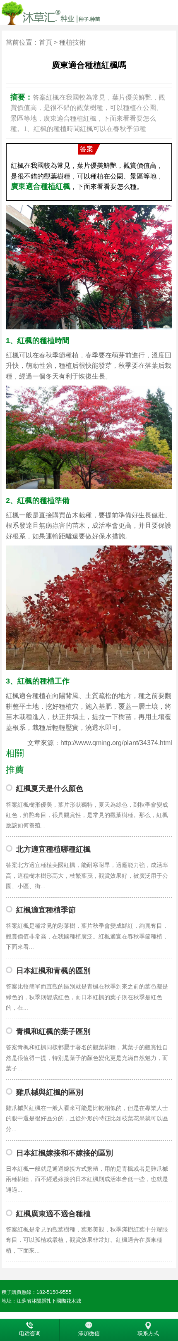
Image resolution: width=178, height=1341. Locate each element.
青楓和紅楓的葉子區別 (53, 1031)
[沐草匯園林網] (80, 12)
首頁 (45, 42)
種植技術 (72, 42)
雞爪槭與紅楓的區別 (49, 1092)
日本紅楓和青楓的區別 (53, 971)
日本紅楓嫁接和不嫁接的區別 (64, 1153)
